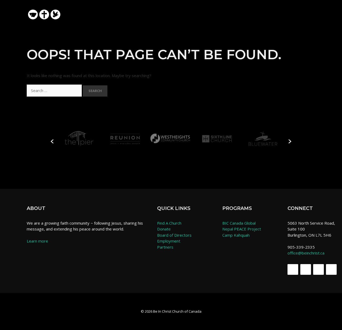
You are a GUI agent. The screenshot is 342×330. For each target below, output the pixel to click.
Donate (164, 229)
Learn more (37, 241)
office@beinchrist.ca (305, 253)
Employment (168, 241)
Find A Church (169, 223)
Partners (165, 247)
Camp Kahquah (236, 235)
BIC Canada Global (239, 223)
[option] (79, 139)
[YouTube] (331, 269)
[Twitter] (305, 269)
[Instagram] (318, 269)
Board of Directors (174, 235)
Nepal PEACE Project (241, 229)
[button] (306, 11)
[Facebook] (292, 269)
